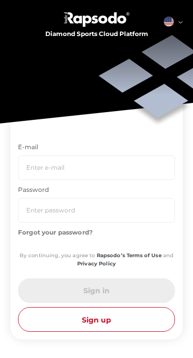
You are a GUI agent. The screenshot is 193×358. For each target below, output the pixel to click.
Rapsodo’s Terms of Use (129, 255)
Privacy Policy (96, 263)
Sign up (96, 320)
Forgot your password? (55, 232)
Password (33, 189)
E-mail (28, 147)
